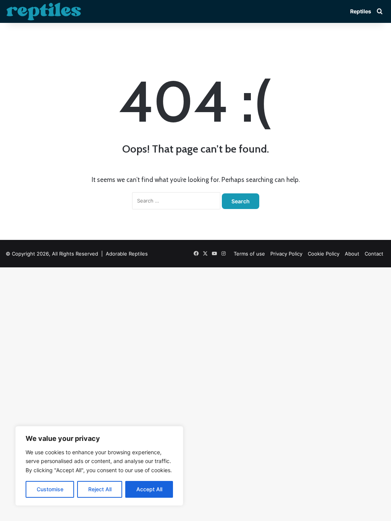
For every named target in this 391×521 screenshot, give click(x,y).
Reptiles (360, 11)
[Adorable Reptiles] (44, 11)
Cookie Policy (323, 254)
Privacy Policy (286, 254)
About (352, 254)
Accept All (149, 489)
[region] (99, 466)
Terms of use (249, 254)
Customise (50, 489)
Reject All (99, 489)
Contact (374, 254)
